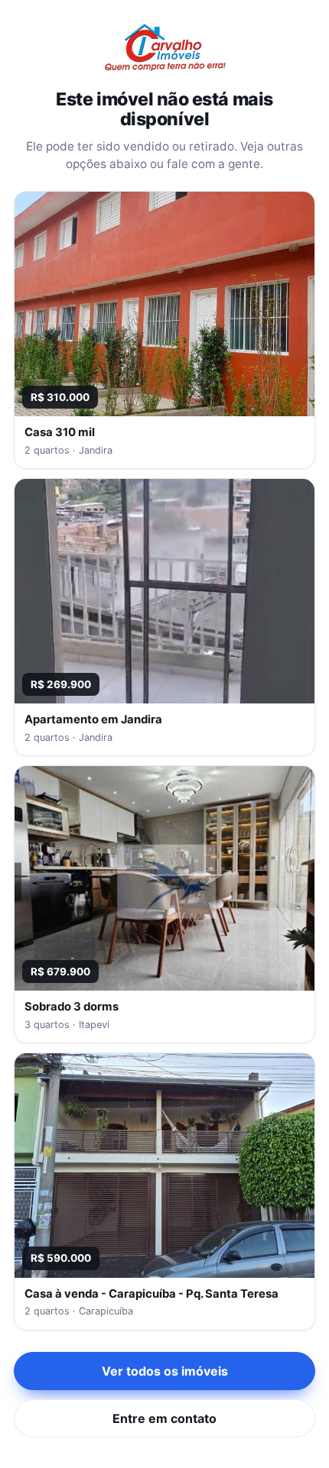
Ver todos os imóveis (165, 1371)
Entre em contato (164, 1418)
